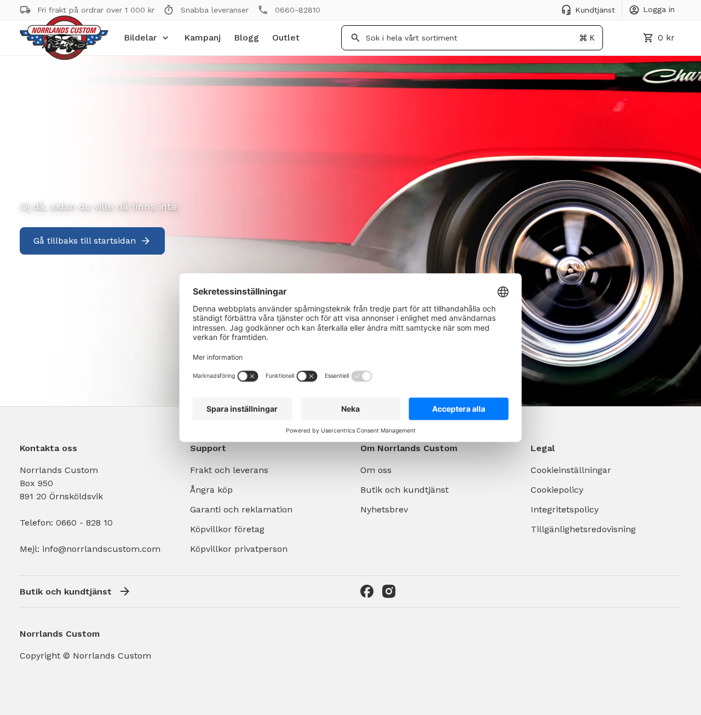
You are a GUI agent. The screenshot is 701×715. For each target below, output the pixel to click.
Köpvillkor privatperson (239, 549)
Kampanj (202, 37)
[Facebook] (367, 591)
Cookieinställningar (571, 470)
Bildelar (140, 37)
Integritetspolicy (565, 509)
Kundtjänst (595, 9)
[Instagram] (388, 591)
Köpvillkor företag (227, 529)
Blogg (246, 37)
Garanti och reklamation (241, 509)
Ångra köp (211, 490)
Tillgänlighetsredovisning (583, 529)
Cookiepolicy (557, 490)
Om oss (376, 470)
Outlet (286, 37)
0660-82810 (297, 9)
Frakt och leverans (229, 470)
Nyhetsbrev (384, 509)
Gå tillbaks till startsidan (84, 240)
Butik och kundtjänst (404, 490)
